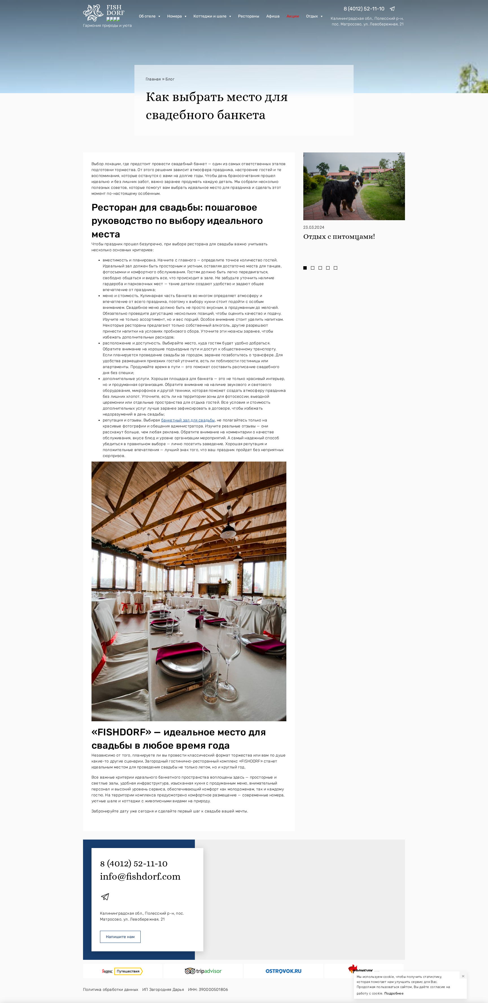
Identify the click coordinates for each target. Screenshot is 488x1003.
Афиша (273, 16)
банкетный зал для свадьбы (188, 420)
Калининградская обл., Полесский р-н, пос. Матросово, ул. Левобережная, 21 (367, 21)
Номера (174, 16)
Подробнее (394, 993)
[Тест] (122, 971)
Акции (293, 16)
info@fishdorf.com (140, 876)
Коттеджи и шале (209, 16)
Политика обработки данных (110, 989)
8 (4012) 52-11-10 (364, 9)
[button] (305, 267)
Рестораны (248, 16)
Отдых (312, 16)
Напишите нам (120, 936)
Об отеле (147, 16)
